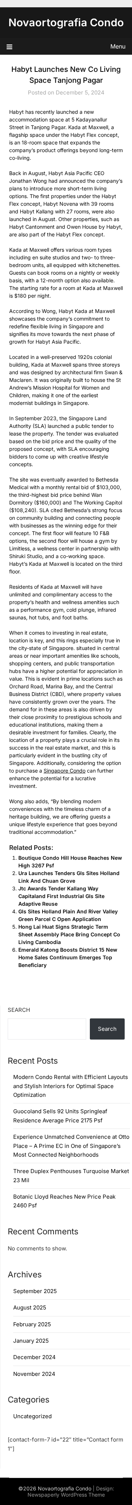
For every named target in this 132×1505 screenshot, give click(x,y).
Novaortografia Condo (66, 22)
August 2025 (29, 1307)
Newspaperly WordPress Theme (66, 1495)
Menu (117, 46)
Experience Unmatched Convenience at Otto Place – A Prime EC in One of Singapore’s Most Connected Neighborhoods (71, 1145)
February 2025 (32, 1324)
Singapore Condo (64, 770)
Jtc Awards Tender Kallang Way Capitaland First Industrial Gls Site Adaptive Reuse (61, 896)
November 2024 (34, 1373)
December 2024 (34, 1357)
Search (19, 1009)
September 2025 (35, 1291)
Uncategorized (32, 1416)
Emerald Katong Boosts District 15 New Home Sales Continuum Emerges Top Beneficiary (67, 957)
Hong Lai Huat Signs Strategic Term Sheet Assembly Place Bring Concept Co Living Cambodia (69, 934)
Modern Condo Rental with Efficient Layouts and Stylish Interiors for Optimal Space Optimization (70, 1085)
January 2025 (31, 1340)
